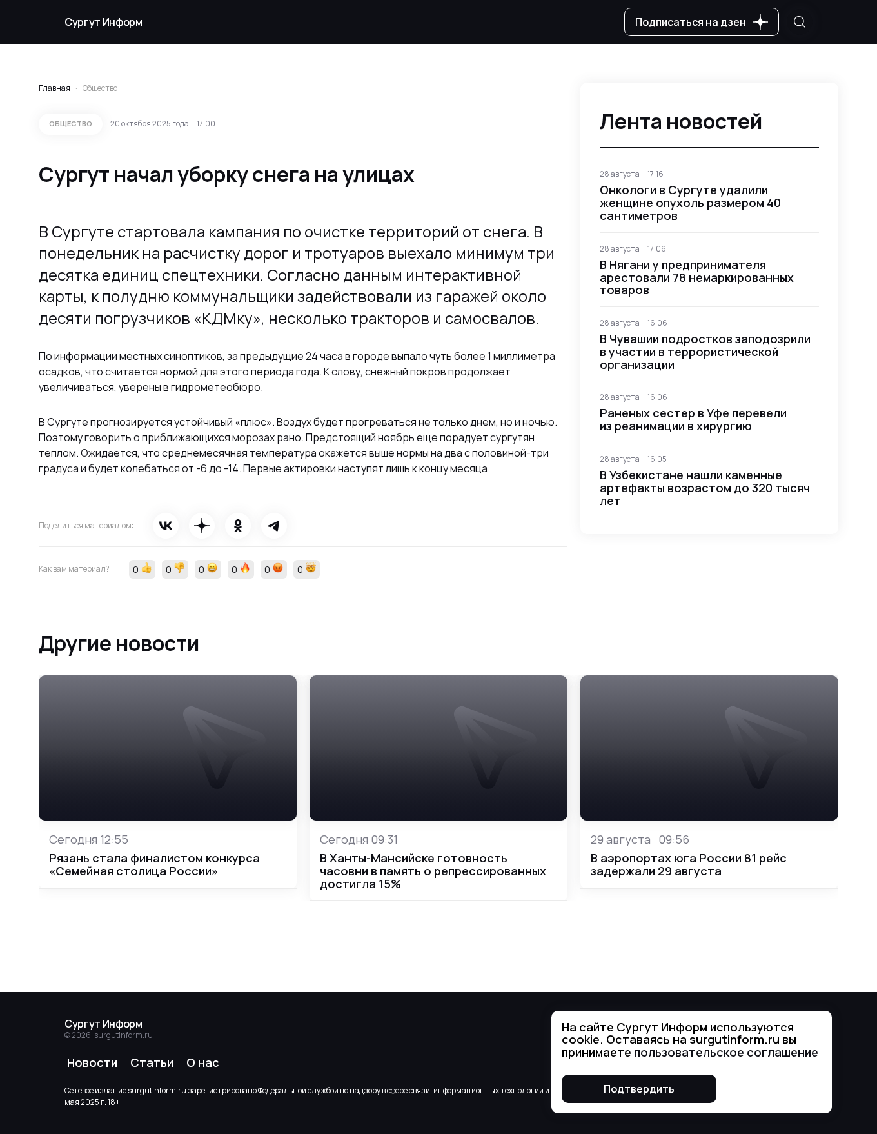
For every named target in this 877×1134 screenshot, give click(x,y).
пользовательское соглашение (726, 1052)
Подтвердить (639, 1089)
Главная (54, 88)
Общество (100, 88)
